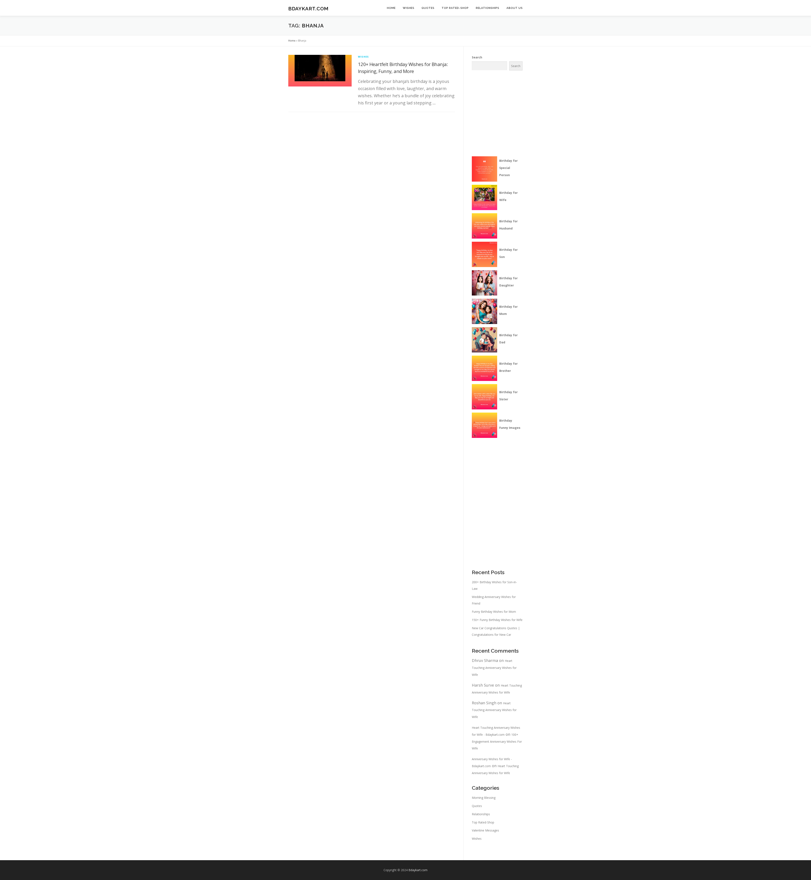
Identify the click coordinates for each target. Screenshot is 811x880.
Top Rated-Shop (455, 7)
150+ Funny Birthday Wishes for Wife (497, 620)
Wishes (408, 7)
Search (477, 57)
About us (514, 7)
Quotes (428, 7)
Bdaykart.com (308, 8)
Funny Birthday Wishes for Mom (494, 612)
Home (391, 7)
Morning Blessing (483, 798)
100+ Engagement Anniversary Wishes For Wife (497, 741)
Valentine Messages (485, 830)
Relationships (487, 7)
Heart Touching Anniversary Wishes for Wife (494, 668)
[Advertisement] (505, 112)
